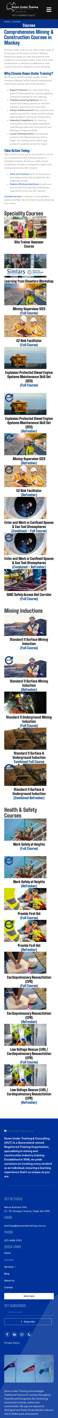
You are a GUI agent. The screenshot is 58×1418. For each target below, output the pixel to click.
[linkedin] (14, 1334)
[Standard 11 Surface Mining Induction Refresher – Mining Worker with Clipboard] (25, 656)
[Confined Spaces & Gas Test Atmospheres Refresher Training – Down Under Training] (25, 534)
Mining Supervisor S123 (29, 311)
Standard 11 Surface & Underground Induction (29, 757)
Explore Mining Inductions (24, 184)
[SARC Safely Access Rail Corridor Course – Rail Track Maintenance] (25, 570)
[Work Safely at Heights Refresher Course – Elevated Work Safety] (25, 857)
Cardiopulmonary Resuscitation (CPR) (29, 979)
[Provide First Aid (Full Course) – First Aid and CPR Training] (25, 889)
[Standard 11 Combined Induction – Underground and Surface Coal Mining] (25, 728)
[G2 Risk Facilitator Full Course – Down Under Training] (25, 316)
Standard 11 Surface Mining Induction (29, 685)
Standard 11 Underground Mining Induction (29, 721)
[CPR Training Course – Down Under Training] (25, 952)
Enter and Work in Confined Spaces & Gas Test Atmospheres (29, 526)
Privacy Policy (12, 1342)
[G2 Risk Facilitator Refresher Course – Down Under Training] (25, 466)
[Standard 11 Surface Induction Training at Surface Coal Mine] (25, 614)
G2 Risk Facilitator (29, 343)
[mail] (22, 1334)
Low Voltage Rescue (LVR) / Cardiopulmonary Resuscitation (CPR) (29, 1055)
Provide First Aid (29, 915)
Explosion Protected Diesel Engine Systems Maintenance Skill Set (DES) (29, 378)
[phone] (29, 1334)
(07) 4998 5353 (13, 1240)
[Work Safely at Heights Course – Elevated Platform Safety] (25, 819)
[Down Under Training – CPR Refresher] (25, 988)
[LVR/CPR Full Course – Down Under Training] (25, 1024)
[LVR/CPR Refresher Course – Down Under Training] (25, 1065)
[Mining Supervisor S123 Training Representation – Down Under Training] (25, 284)
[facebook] (7, 1334)
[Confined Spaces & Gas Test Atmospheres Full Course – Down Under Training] (25, 497)
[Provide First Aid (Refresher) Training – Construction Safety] (25, 920)
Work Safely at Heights (29, 846)
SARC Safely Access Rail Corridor (29, 596)
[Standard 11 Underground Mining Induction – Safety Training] (25, 692)
